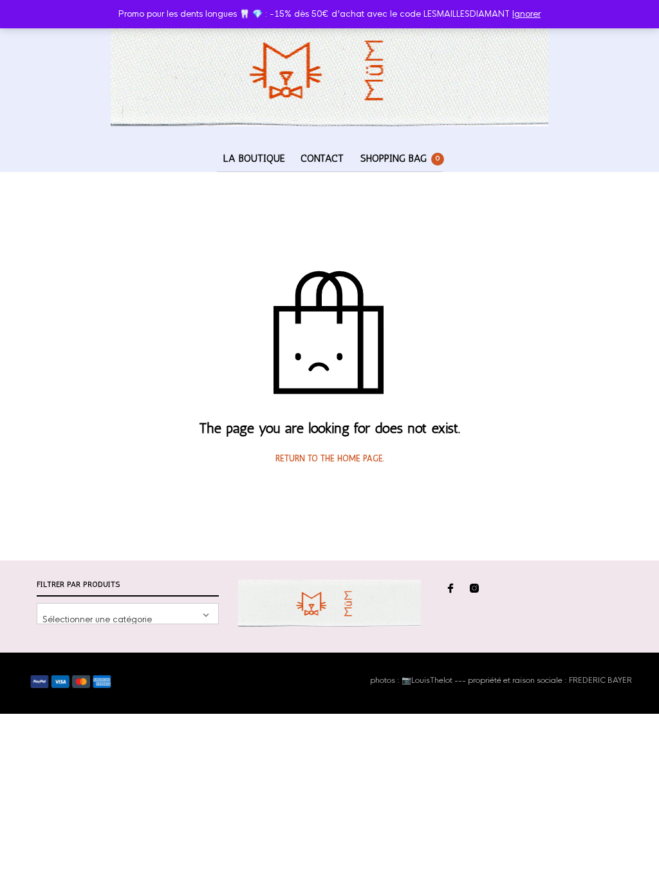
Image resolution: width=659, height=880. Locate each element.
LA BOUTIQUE (254, 158)
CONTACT (322, 158)
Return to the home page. (329, 458)
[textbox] (128, 613)
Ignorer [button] (526, 13)
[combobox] (128, 613)
